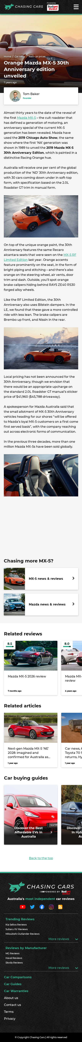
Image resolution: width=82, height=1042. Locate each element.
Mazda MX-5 (26, 118)
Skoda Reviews (14, 962)
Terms (9, 1012)
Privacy (9, 1018)
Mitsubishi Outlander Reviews (22, 933)
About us (11, 998)
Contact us (12, 1005)
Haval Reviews (14, 958)
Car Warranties (16, 991)
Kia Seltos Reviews (16, 924)
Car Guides (13, 984)
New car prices (37, 56)
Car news (19, 56)
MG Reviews (12, 953)
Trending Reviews (20, 919)
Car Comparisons (18, 977)
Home (7, 56)
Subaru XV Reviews (17, 929)
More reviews (59, 939)
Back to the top (41, 858)
